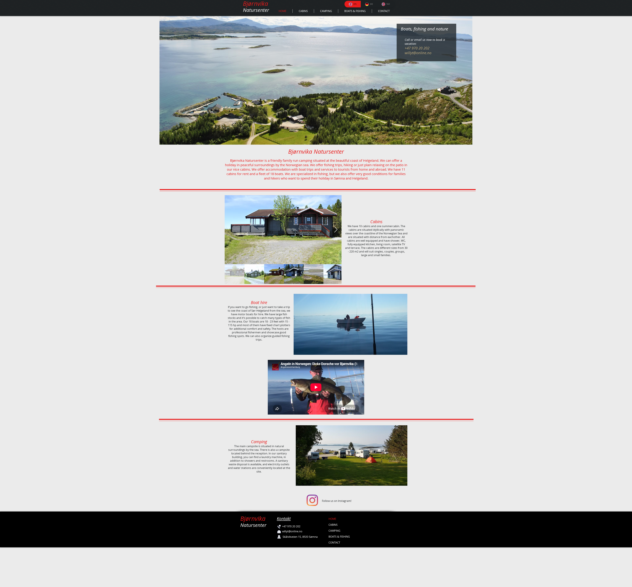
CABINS (333, 525)
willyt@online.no (418, 52)
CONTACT (334, 542)
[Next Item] (336, 229)
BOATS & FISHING (339, 536)
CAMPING (334, 530)
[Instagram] (312, 500)
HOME (332, 519)
